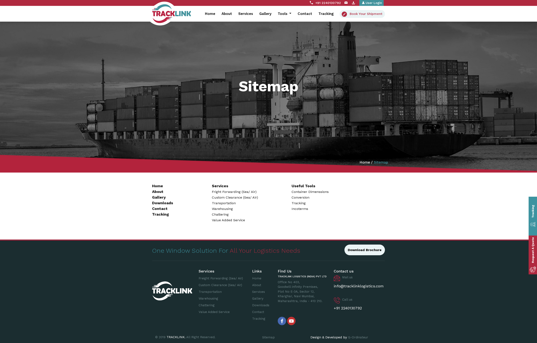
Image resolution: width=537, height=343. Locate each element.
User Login (374, 3)
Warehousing (222, 209)
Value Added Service (228, 220)
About (227, 14)
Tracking (326, 14)
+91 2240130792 (328, 3)
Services (245, 14)
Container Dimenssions (310, 192)
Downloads (162, 203)
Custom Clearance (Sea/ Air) (235, 197)
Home (210, 14)
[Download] (353, 3)
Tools (283, 14)
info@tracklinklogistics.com (359, 286)
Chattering (220, 214)
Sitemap (268, 337)
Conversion (300, 197)
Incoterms (300, 209)
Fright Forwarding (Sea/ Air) (234, 192)
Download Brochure (365, 250)
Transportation (224, 203)
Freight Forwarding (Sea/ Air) (221, 278)
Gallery (265, 14)
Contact (305, 14)
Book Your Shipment (365, 14)
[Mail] (346, 3)
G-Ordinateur (358, 337)
